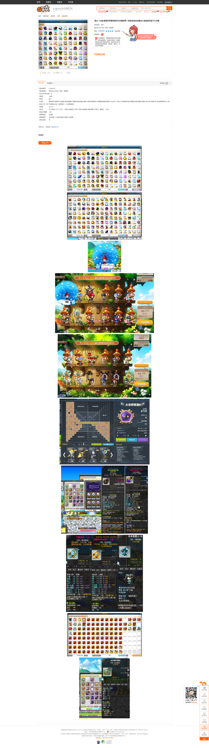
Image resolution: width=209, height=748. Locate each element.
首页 (38, 2)
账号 (58, 16)
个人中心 (134, 2)
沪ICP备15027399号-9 (142, 730)
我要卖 (59, 2)
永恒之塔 (138, 12)
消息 (129, 2)
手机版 (70, 2)
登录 (120, 2)
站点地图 (168, 2)
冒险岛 (146, 12)
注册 (124, 2)
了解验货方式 (54, 127)
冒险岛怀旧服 (102, 12)
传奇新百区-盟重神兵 (126, 12)
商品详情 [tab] (41, 83)
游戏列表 (45, 16)
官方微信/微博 (151, 2)
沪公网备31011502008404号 (116, 732)
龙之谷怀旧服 (164, 12)
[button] (42, 44)
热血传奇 (154, 12)
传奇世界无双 (113, 12)
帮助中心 (141, 2)
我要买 (48, 2)
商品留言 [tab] (50, 83)
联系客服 (160, 2)
